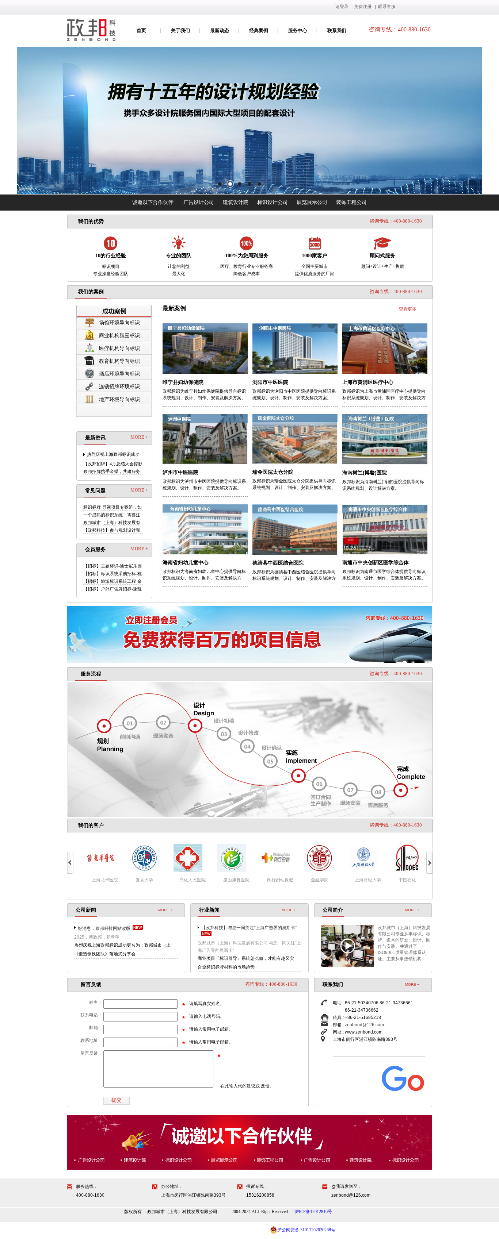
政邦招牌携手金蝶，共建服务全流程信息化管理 (111, 471)
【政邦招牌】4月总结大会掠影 (112, 463)
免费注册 (363, 6)
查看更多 (407, 309)
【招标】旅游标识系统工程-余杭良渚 (112, 581)
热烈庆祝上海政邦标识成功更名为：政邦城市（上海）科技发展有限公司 (113, 454)
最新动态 (219, 30)
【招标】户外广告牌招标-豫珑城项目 (112, 589)
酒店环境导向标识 (119, 374)
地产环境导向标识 (119, 399)
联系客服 (387, 6)
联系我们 (336, 30)
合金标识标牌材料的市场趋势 (226, 967)
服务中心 (297, 30)
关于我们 (180, 30)
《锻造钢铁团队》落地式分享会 (105, 954)
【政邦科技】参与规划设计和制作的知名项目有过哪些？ (111, 530)
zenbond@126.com (364, 1024)
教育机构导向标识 (119, 361)
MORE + (139, 437)
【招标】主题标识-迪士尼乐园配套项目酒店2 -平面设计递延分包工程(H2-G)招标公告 (112, 566)
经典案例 (258, 30)
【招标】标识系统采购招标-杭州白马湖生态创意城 (112, 574)
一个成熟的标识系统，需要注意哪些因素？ (111, 515)
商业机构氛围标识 (119, 335)
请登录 (341, 6)
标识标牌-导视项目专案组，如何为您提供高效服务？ (112, 507)
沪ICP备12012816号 (313, 1211)
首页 (141, 30)
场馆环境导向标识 (119, 323)
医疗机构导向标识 (119, 348)
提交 (116, 1100)
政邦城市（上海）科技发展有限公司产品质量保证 (111, 523)
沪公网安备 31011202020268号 (306, 1229)
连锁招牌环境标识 (119, 386)
